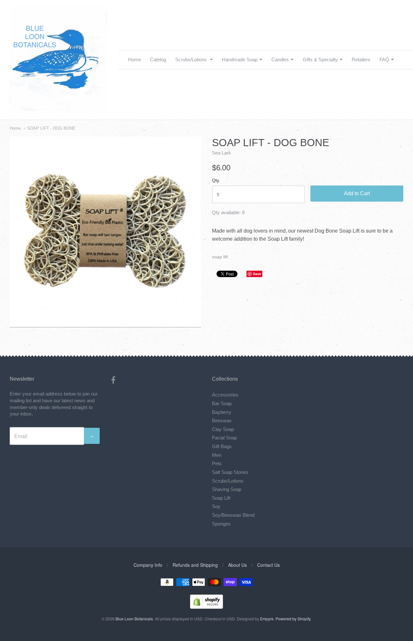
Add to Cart (357, 193)
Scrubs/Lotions (191, 59)
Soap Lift (221, 498)
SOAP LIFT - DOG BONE (51, 128)
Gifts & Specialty (320, 59)
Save (257, 273)
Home (134, 59)
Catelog (158, 59)
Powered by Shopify (293, 618)
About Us (237, 565)
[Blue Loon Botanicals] (58, 107)
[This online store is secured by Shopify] (206, 606)
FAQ (384, 59)
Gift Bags (222, 446)
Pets (217, 463)
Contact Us (268, 565)
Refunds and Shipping (195, 565)
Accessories (225, 394)
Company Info (148, 565)
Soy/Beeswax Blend (233, 515)
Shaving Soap (226, 489)
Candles (280, 59)
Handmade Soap (239, 59)
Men (216, 455)
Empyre (267, 618)
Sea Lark (221, 152)
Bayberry (221, 412)
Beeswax (222, 420)
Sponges (221, 523)
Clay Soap (223, 429)
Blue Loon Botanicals (134, 618)
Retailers (361, 59)
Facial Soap (224, 437)
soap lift (220, 256)
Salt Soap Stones (230, 472)
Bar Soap (222, 403)
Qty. (216, 180)
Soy (216, 506)
